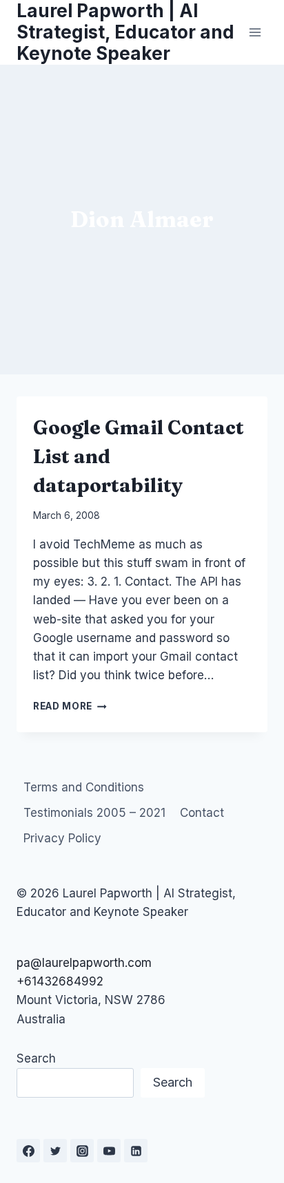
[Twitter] (55, 1150)
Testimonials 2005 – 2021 (94, 813)
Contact (202, 813)
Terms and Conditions (83, 787)
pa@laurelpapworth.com (84, 963)
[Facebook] (28, 1150)
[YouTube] (109, 1150)
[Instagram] (82, 1150)
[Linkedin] (136, 1150)
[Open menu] (254, 32)
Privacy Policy (62, 838)
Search (36, 1058)
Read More (70, 706)
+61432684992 (60, 981)
